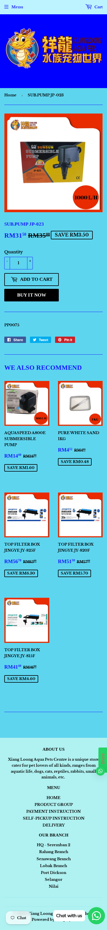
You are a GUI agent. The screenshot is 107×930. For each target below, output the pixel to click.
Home (10, 95)
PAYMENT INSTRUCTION (53, 811)
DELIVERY (54, 825)
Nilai (53, 886)
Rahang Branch (53, 851)
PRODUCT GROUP (54, 804)
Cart (98, 7)
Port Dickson (53, 872)
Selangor (53, 879)
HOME (53, 797)
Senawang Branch (54, 859)
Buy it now (31, 295)
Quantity (13, 252)
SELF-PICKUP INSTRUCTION (53, 818)
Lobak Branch (53, 865)
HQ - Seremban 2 (53, 844)
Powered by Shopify (51, 919)
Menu (17, 7)
